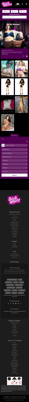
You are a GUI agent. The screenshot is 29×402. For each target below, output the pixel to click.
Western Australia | (16, 271)
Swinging (14, 236)
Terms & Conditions (14, 255)
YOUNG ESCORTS (14, 323)
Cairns (14, 358)
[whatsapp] (21, 303)
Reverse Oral (14, 228)
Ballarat (14, 368)
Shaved (14, 329)
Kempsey (14, 347)
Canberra (14, 400)
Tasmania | (10, 273)
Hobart (21, 398)
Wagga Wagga (14, 365)
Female (15, 11)
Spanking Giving (14, 223)
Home (3, 50)
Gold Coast (8, 400)
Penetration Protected (14, 214)
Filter (2, 139)
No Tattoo (14, 335)
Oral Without (15, 231)
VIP (14, 334)
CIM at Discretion (14, 225)
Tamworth (14, 352)
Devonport (14, 370)
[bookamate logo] (6, 4)
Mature (14, 324)
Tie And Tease (14, 217)
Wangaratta (14, 344)
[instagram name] (11, 303)
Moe (14, 342)
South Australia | (8, 271)
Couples (14, 233)
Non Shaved (14, 332)
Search (14, 175)
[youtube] (16, 303)
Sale (12, 50)
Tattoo (14, 326)
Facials (14, 219)
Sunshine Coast (14, 373)
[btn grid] (26, 56)
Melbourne (14, 360)
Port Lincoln (14, 362)
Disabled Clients (14, 222)
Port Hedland (14, 354)
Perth (25, 398)
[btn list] (23, 56)
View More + (14, 135)
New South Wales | (9, 270)
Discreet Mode (17, 4)
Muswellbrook (14, 366)
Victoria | (16, 270)
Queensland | (21, 270)
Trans (23, 11)
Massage (14, 235)
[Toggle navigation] (26, 4)
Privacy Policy (14, 254)
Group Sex (14, 227)
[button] (22, 4)
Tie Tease (14, 230)
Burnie (14, 346)
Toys (14, 216)
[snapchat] (18, 303)
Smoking (14, 327)
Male (6, 11)
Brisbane (14, 398)
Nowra (14, 357)
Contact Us (14, 257)
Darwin (18, 398)
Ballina (14, 349)
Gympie (14, 371)
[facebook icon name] (8, 303)
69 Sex (14, 220)
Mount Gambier (14, 363)
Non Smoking (14, 331)
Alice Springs (14, 350)
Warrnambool (14, 355)
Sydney (4, 398)
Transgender (15, 246)
